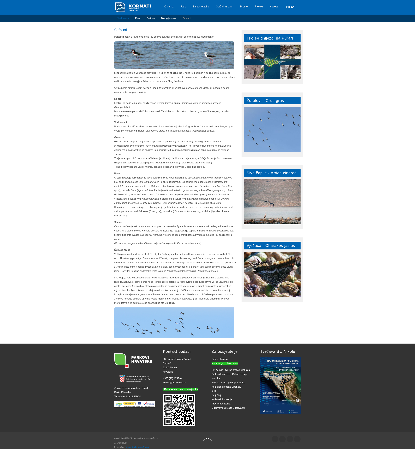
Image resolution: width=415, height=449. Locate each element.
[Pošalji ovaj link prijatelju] (235, 36)
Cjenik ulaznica (220, 359)
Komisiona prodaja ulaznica (226, 386)
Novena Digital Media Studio (137, 447)
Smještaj (216, 395)
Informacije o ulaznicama (225, 363)
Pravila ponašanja (221, 403)
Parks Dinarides (122, 392)
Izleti (214, 391)
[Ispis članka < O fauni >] (231, 36)
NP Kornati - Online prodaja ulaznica (231, 369)
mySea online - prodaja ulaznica (228, 382)
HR (288, 6)
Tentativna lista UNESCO (127, 396)
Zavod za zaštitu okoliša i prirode (131, 388)
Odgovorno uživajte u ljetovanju (228, 407)
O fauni (120, 30)
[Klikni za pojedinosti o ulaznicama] (280, 385)
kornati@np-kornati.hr (174, 382)
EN (293, 6)
